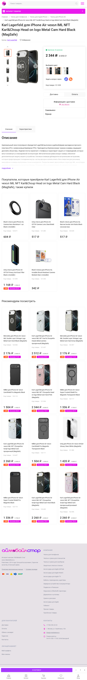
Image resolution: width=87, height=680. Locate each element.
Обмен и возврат (7, 632)
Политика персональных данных (12, 569)
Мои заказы (6, 654)
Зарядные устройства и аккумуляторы (57, 584)
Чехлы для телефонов (19, 17)
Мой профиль (6, 651)
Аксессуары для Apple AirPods (54, 569)
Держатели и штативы (51, 594)
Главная (5, 17)
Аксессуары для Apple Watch (53, 573)
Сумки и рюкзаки (50, 598)
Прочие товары (49, 609)
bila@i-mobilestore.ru (52, 632)
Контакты (5, 639)
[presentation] (19, 66)
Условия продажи (31, 569)
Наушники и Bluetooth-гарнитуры (55, 591)
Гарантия (5, 636)
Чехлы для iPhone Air (58, 17)
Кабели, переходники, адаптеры (55, 580)
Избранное (26, 40)
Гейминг (46, 605)
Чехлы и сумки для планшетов (54, 558)
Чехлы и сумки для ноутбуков (54, 562)
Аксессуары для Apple (51, 602)
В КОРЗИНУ (36, 670)
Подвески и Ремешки (51, 587)
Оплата (4, 628)
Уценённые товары (50, 613)
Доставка (5, 625)
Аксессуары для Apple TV (52, 576)
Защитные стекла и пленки (53, 565)
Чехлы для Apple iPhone (38, 17)
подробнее (6, 168)
